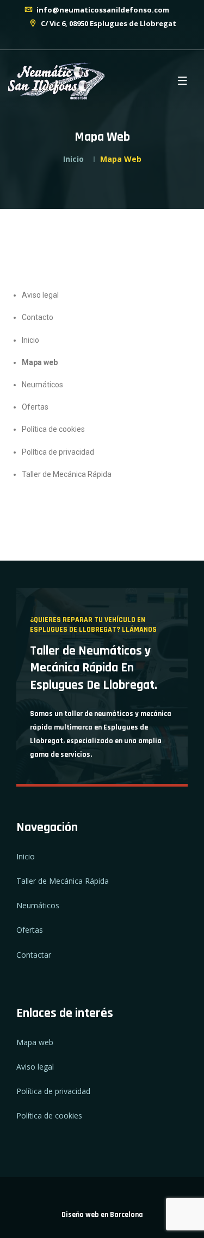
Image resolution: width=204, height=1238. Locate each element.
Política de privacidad (58, 452)
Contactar (33, 955)
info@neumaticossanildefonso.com (102, 10)
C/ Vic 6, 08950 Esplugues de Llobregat (107, 23)
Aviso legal (40, 295)
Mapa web (40, 362)
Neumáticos (42, 384)
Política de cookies (53, 429)
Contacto (37, 317)
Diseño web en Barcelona (102, 1215)
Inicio (73, 159)
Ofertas (35, 407)
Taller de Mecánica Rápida (67, 474)
